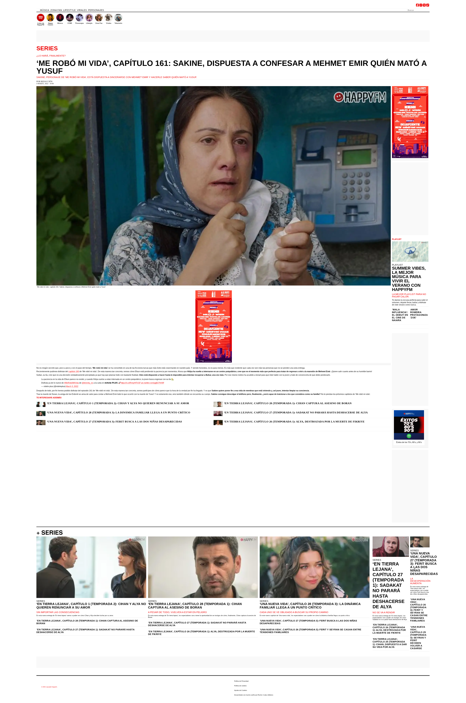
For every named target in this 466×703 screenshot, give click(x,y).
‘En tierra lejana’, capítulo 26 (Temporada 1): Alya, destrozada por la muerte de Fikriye (294, 421)
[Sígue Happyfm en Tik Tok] (427, 6)
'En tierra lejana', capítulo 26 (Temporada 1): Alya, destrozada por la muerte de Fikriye (201, 632)
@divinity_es (87, 383)
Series (47, 48)
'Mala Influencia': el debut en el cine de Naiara (400, 315)
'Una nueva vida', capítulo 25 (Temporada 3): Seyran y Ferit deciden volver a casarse (418, 638)
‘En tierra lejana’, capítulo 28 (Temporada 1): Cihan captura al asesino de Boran (288, 403)
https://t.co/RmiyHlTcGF (131, 383)
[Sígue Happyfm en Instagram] (420, 6)
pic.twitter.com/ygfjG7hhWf (152, 383)
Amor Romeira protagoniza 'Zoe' (419, 313)
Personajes (96, 10)
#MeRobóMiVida (71, 383)
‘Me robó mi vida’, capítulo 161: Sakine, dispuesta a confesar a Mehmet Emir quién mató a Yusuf (231, 67)
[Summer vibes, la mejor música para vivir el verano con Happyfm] (410, 251)
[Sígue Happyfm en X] (424, 6)
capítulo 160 (73, 371)
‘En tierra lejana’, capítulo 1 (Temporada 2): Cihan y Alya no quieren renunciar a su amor (118, 403)
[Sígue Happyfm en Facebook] (417, 6)
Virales (82, 10)
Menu (37, 10)
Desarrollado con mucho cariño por (253, 695)
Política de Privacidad (241, 681)
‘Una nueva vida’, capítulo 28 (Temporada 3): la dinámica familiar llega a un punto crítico (118, 412)
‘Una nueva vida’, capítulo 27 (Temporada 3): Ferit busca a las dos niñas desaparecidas (114, 421)
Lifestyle (69, 10)
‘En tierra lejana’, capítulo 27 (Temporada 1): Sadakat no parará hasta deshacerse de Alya (296, 412)
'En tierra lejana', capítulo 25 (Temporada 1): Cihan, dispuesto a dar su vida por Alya (390, 643)
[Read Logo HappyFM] (49, 5)
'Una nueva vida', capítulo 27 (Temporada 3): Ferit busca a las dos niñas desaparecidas (308, 622)
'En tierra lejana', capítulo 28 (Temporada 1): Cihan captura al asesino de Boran (87, 622)
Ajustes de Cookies (240, 690)
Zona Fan (56, 10)
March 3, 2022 (72, 386)
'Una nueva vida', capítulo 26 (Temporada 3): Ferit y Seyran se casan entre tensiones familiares (310, 631)
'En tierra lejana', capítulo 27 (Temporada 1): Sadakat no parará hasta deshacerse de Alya (85, 631)
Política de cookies (240, 686)
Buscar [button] (428, 10)
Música (44, 10)
